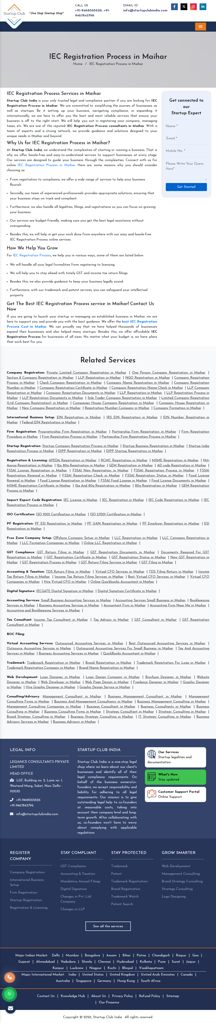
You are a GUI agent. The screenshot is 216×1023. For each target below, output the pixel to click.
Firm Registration (21, 431)
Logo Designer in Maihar (60, 677)
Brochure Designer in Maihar (168, 677)
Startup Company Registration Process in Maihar (80, 446)
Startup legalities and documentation (169, 757)
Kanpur (58, 968)
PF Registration (20, 523)
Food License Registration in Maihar (68, 480)
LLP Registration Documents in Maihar (52, 398)
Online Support (178, 794)
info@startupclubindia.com (145, 10)
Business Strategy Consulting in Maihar (102, 717)
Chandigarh (161, 955)
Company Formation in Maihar (177, 408)
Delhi (56, 955)
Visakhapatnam (151, 968)
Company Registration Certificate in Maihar (73, 388)
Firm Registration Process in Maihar (69, 437)
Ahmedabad (45, 962)
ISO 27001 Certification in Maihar (116, 514)
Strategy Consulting (177, 889)
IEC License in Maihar (80, 500)
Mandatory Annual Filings (80, 881)
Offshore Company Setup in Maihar (81, 538)
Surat (176, 962)
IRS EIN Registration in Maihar (132, 417)
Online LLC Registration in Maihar (110, 543)
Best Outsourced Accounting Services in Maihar (167, 643)
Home (77, 64)
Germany (104, 981)
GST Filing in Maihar (157, 562)
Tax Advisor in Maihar (111, 620)
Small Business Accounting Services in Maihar (76, 600)
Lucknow (76, 968)
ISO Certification (20, 514)
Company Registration (25, 372)
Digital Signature (20, 591)
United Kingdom (122, 974)
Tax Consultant (19, 620)
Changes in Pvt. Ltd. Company (76, 899)
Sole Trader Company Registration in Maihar (122, 398)
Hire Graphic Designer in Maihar (50, 687)
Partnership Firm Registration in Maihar (144, 431)
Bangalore (92, 955)
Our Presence (109, 1002)
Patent (116, 874)
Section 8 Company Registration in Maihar (40, 378)
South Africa (150, 981)
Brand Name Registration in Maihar (107, 668)
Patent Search (122, 904)
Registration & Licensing (27, 460)
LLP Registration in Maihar (99, 378)
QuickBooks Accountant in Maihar (129, 653)
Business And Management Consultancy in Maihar (93, 701)
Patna (141, 955)
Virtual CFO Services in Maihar (119, 571)
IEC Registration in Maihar (123, 500)
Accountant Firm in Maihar (125, 605)
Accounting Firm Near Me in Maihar (178, 605)
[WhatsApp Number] (9, 994)
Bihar (127, 955)
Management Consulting (181, 874)
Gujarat (24, 962)
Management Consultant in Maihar (72, 696)
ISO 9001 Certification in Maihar (61, 514)
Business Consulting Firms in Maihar (72, 711)
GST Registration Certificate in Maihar (77, 557)
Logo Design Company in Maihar (113, 677)
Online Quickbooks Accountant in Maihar (122, 582)
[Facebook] (174, 6)
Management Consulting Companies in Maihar (44, 706)
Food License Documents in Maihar (178, 480)
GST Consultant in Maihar (155, 620)
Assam (111, 955)
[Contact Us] (9, 977)
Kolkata (146, 962)
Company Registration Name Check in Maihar (147, 388)
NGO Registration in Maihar (147, 378)
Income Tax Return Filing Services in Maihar (89, 577)
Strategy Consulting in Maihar (182, 711)
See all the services (108, 926)
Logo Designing (174, 896)
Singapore (83, 981)
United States (93, 974)
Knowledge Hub (73, 996)
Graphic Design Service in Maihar (105, 687)
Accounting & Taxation (25, 571)
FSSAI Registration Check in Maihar (91, 475)
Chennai (104, 962)
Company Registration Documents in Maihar (80, 393)
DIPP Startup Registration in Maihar (134, 451)
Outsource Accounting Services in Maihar (39, 648)
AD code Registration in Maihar (181, 465)
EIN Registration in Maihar (79, 417)
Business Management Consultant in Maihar (145, 696)
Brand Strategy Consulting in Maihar (36, 717)
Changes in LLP (73, 909)
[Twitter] (184, 6)
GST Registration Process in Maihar (49, 562)
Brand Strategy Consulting (182, 881)
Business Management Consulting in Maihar (171, 701)
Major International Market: (43, 974)
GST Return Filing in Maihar (60, 552)
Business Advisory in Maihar (74, 722)
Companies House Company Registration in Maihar (113, 403)
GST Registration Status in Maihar (139, 557)
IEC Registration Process (32, 255)
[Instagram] (193, 6)
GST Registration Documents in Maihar (122, 552)
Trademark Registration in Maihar (53, 663)
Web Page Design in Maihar (106, 682)
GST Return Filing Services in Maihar (109, 562)
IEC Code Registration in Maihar (173, 500)
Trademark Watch (125, 896)
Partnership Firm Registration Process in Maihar (139, 437)
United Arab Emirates (158, 974)
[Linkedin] (203, 6)
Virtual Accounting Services (30, 643)
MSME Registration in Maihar (175, 460)
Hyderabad (125, 962)
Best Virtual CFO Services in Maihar (156, 577)
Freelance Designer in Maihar (155, 682)
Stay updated (168, 777)
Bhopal (127, 968)
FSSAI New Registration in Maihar (100, 470)
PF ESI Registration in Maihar (58, 523)
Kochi (112, 968)
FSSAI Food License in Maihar (124, 480)
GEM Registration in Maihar (131, 465)
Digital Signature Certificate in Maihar (127, 591)
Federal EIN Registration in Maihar (49, 422)
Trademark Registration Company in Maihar (41, 668)
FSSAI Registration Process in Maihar (164, 470)
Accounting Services (23, 600)
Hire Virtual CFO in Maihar (65, 582)
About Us (98, 996)
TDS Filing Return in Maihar (171, 571)
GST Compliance (20, 552)
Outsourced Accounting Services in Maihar (89, 643)
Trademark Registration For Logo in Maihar (171, 663)
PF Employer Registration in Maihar (170, 523)
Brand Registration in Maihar (108, 663)
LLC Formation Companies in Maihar (51, 543)
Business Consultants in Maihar (166, 706)
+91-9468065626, (89, 10)
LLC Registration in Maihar (136, 538)
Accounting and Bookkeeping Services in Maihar (43, 610)
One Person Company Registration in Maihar (168, 372)
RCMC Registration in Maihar (124, 460)
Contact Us (46, 996)
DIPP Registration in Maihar (80, 451)
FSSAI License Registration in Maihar (37, 470)
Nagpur (95, 968)
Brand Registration (125, 889)
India (72, 974)
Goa (195, 955)
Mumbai (72, 955)
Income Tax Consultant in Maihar (61, 620)
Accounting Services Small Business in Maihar (150, 600)
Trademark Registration (129, 881)
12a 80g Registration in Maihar (81, 465)
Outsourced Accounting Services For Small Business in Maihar (124, 648)
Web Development (22, 677)
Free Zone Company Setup (29, 538)
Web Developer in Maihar (60, 682)
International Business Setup (30, 417)
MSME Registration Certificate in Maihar (38, 485)
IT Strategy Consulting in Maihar (164, 717)
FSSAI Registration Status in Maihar (154, 475)
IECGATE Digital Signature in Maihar (64, 591)
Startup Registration (23, 446)
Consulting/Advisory (23, 696)
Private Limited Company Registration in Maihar (86, 372)
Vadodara (68, 962)
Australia (63, 981)
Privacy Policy (122, 996)
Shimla (87, 962)
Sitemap (172, 996)
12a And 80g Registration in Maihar (103, 485)
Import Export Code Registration (34, 500)
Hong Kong (126, 981)
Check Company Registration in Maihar (71, 383)
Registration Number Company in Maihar (117, 408)
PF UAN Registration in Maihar (112, 523)
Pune (162, 962)
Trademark (16, 663)
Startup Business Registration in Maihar (153, 446)
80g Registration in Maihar (156, 485)
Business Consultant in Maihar (111, 706)
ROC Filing (15, 634)
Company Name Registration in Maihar (138, 383)
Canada (187, 974)
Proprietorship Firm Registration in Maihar (72, 431)
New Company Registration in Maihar (51, 408)
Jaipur (191, 962)
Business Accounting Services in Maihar (69, 605)
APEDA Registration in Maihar (72, 460)
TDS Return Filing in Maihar (68, 571)
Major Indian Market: (31, 955)
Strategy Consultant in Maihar (130, 711)
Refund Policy (149, 996)
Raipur (181, 955)
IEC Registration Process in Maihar (46, 165)
